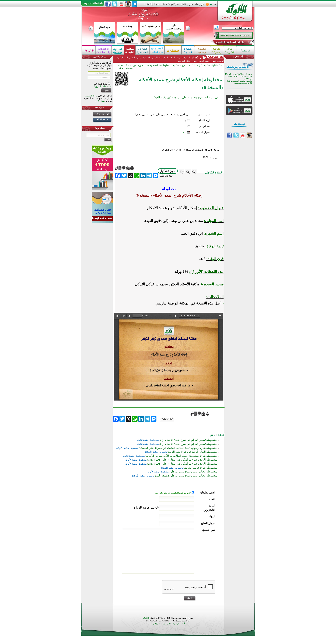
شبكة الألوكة (216, 65)
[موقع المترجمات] (88, 50)
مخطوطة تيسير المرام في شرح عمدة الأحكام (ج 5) (188, 439)
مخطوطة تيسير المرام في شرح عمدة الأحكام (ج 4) (188, 443)
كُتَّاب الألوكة (238, 56)
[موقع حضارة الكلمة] (187, 50)
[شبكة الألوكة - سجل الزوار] (187, 5)
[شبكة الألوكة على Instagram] (128, 4)
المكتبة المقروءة (167, 57)
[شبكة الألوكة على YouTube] (121, 4)
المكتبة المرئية (183, 57)
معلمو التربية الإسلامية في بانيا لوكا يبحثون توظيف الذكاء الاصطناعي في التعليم (238, 76)
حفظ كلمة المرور (99, 83)
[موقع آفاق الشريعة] (229, 50)
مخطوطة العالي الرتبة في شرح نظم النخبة (192, 451)
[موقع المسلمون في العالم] (157, 50)
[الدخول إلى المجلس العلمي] (232, 42)
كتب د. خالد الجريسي (186, 61)
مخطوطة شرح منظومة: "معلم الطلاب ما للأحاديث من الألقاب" (181, 455)
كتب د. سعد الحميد (207, 61)
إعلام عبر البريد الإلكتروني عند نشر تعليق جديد (173, 493)
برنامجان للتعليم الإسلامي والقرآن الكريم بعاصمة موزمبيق (239, 82)
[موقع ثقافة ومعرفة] (216, 50)
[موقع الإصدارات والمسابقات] (103, 50)
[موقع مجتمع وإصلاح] (202, 50)
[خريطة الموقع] (211, 5)
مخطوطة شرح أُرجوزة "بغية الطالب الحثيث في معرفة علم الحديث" (178, 447)
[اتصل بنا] (147, 5)
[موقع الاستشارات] (172, 50)
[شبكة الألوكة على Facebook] (108, 4)
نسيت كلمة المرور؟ (103, 86)
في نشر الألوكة (102, 119)
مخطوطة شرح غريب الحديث (200, 467)
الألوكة (146, 618)
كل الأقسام (197, 57)
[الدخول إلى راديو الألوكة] (230, 35)
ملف (184, 132)
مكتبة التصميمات (133, 57)
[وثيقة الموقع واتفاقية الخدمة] (166, 5)
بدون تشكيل (167, 171)
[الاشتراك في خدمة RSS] (207, 5)
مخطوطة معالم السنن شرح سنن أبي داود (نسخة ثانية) (186, 475)
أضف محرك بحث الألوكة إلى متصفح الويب (168, 624)
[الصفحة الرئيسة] (215, 5)
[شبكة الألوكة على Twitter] (114, 4)
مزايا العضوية (91, 95)
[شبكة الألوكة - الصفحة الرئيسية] (199, 5)
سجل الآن (100, 101)
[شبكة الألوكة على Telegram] (134, 4)
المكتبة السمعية (150, 57)
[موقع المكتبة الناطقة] (118, 50)
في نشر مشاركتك (102, 114)
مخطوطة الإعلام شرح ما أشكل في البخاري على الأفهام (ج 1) (182, 459)
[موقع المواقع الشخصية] (142, 50)
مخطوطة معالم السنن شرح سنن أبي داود (193, 471)
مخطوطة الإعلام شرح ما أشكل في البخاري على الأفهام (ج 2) (182, 463)
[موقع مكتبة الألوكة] (129, 50)
